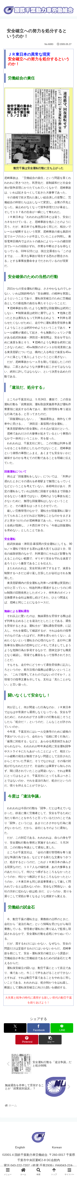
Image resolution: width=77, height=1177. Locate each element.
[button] (50, 1039)
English (20, 1147)
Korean (57, 1147)
